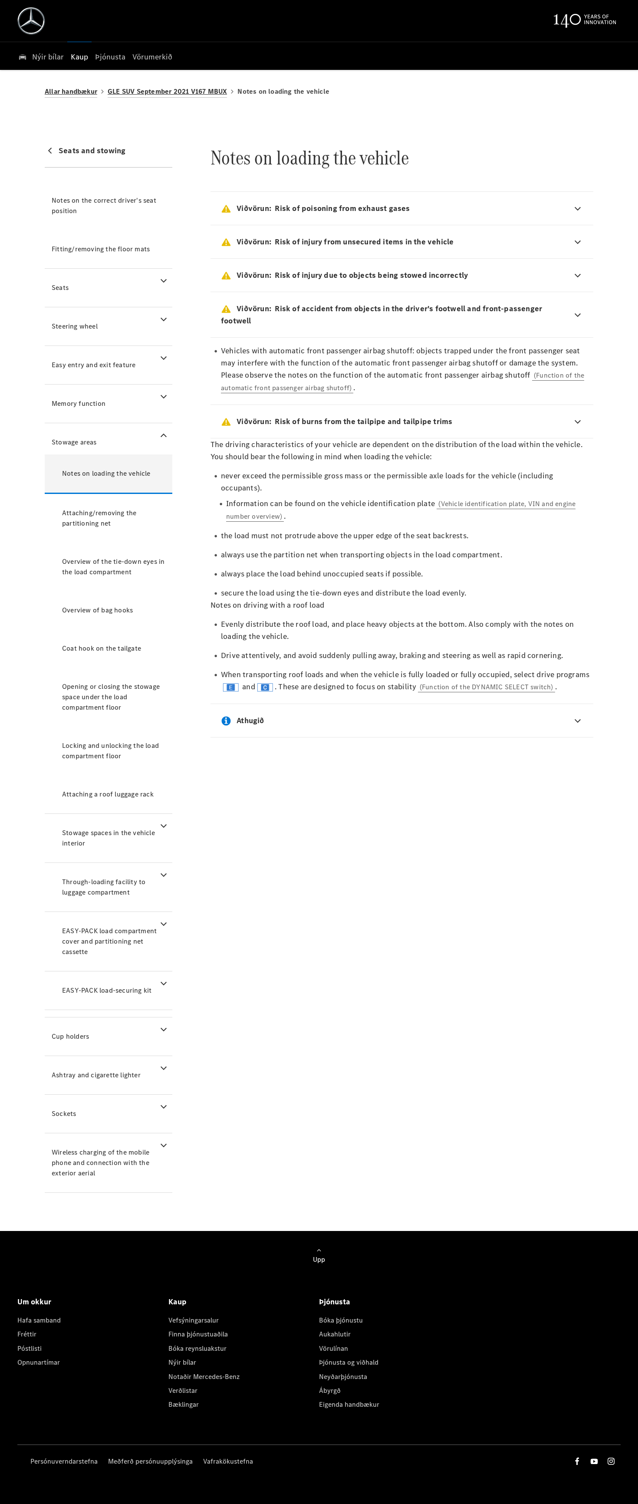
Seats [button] (60, 287)
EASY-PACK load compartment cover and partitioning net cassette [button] (109, 941)
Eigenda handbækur (349, 1404)
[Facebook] (577, 1461)
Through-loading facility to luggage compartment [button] (103, 887)
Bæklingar (183, 1404)
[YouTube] (594, 1461)
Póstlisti (29, 1348)
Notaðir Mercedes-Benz (204, 1376)
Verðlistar (182, 1390)
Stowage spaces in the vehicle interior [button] (108, 838)
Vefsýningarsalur (193, 1320)
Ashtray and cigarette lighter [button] (96, 1074)
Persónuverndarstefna (64, 1461)
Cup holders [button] (70, 1036)
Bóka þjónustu (341, 1320)
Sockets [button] (64, 1113)
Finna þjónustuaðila (198, 1334)
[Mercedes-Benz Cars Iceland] (31, 21)
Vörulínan (333, 1348)
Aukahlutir (335, 1334)
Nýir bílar (182, 1362)
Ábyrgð (330, 1390)
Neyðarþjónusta (343, 1376)
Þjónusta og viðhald (348, 1362)
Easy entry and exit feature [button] (93, 364)
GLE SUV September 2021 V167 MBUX (167, 91)
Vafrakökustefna (228, 1461)
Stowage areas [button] (74, 442)
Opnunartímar (38, 1362)
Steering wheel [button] (75, 326)
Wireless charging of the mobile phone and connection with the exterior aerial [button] (100, 1163)
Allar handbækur (71, 91)
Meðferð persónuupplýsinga (150, 1461)
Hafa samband (39, 1320)
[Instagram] (611, 1461)
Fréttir (26, 1334)
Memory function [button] (78, 403)
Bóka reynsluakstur (197, 1348)
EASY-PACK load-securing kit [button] (106, 990)
